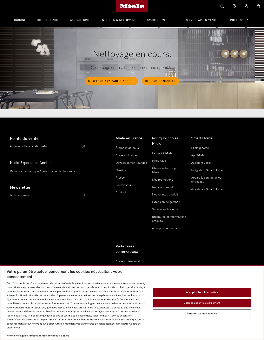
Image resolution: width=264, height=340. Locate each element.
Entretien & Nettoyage (118, 20)
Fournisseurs (124, 185)
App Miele (197, 155)
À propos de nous (127, 148)
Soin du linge (48, 20)
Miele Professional (128, 261)
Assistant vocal (201, 162)
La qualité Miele (162, 153)
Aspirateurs (79, 20)
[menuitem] (22, 19)
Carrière (121, 170)
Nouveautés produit (165, 194)
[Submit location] (83, 147)
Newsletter (20, 187)
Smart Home (156, 20)
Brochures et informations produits (169, 218)
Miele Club (159, 160)
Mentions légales (17, 335)
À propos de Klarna (164, 228)
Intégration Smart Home (207, 170)
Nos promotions (162, 179)
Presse (120, 177)
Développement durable (131, 162)
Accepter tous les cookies (202, 292)
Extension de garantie (166, 202)
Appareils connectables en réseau (206, 179)
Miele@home (200, 148)
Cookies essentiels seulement (202, 303)
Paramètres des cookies (202, 313)
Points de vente (24, 138)
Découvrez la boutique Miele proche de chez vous (42, 171)
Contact (121, 192)
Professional (239, 20)
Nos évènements (163, 187)
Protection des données (43, 335)
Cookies (64, 335)
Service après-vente (201, 20)
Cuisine (20, 20)
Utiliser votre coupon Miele (165, 170)
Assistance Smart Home (207, 189)
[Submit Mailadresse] (83, 196)
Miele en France (126, 155)
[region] (132, 302)
